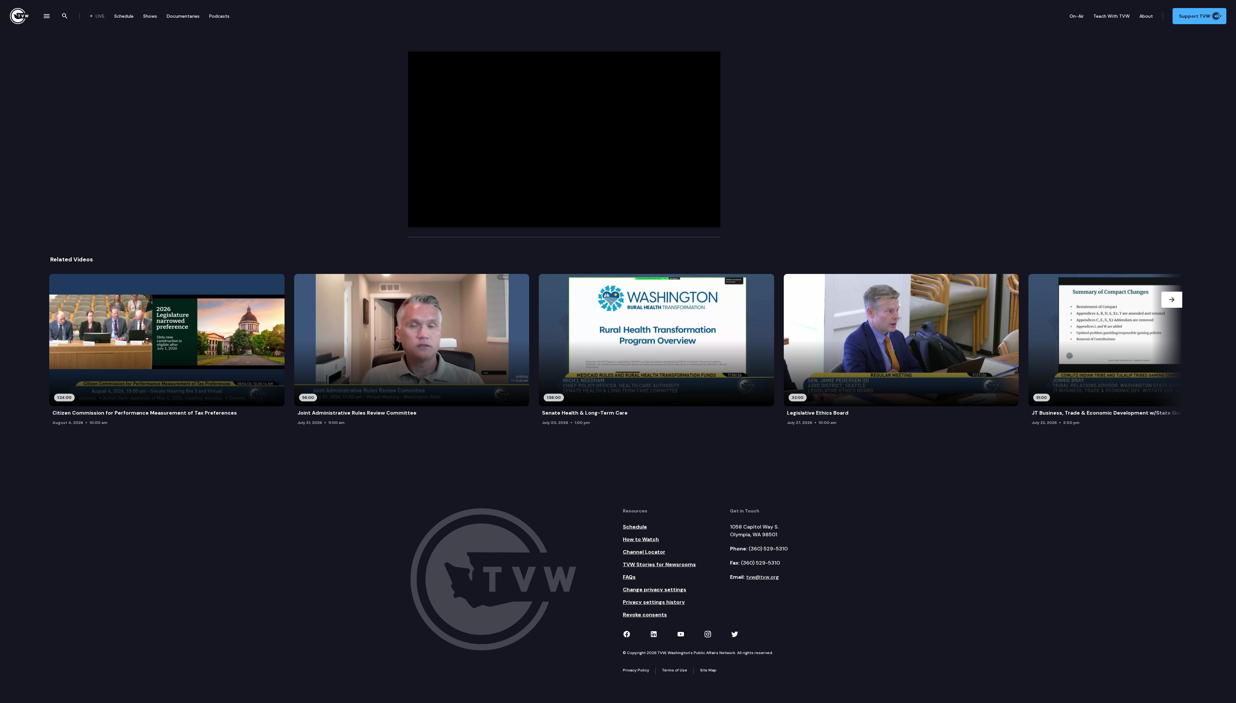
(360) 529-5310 (768, 548)
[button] (1171, 355)
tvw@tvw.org (762, 577)
